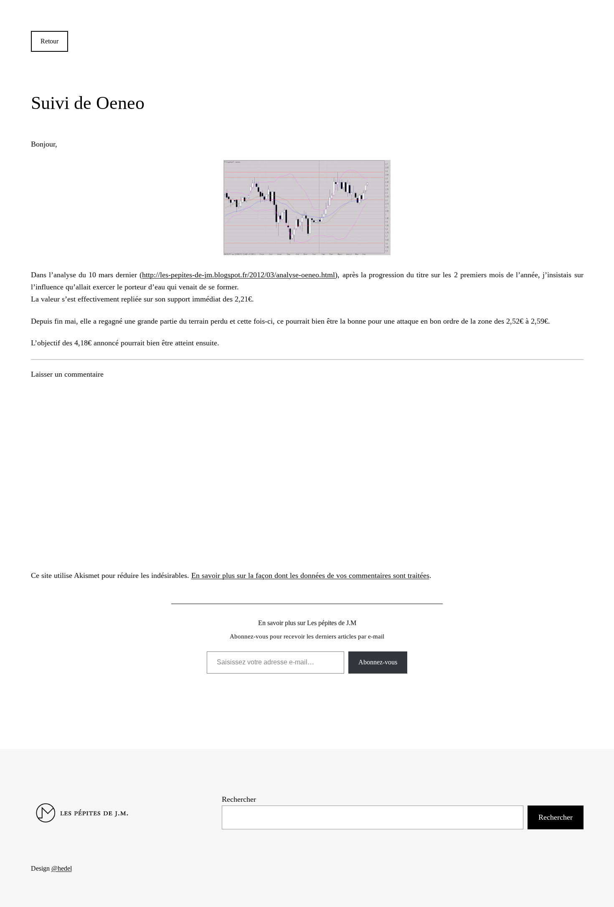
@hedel (61, 868)
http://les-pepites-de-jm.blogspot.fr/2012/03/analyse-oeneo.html (238, 275)
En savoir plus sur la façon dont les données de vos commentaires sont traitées (310, 575)
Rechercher (239, 799)
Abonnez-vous (377, 662)
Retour (49, 41)
